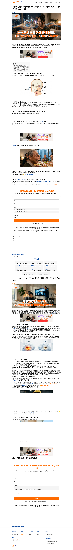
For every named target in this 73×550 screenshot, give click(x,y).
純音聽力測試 (22, 179)
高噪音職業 (25, 411)
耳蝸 (52, 313)
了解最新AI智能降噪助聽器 (53, 383)
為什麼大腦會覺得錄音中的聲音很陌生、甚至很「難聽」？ (21, 66)
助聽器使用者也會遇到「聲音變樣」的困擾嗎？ (20, 68)
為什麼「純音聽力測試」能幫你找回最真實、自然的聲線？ (21, 69)
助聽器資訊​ (30, 534)
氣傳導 (19, 254)
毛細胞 (15, 330)
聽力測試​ (22, 531)
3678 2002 (41, 223)
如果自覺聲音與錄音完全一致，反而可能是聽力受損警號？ (21, 67)
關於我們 (51, 2)
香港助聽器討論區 (15, 256)
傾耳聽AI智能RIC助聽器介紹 (28, 174)
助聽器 (14, 146)
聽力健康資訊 (46, 2)
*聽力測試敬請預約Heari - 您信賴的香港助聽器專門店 (50, 543)
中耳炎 (30, 125)
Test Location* (16, 485)
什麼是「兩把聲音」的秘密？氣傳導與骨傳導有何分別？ (20, 65)
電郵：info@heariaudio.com (49, 534)
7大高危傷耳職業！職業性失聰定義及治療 (30, 412)
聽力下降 (54, 312)
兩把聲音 (14, 254)
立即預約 (22, 534)
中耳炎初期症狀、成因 (29, 126)
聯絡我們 (55, 2)
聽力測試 (40, 2)
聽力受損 (41, 121)
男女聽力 (18, 526)
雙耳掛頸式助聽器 (15, 534)
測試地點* (15, 207)
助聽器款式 (36, 2)
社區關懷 (38, 534)
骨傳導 (23, 254)
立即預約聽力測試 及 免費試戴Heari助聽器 (19, 70)
